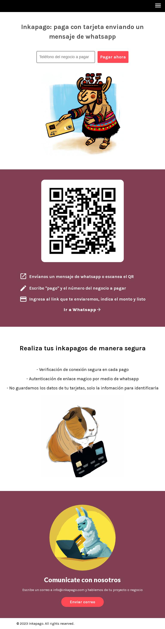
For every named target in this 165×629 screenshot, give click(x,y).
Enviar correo (82, 602)
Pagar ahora (113, 57)
